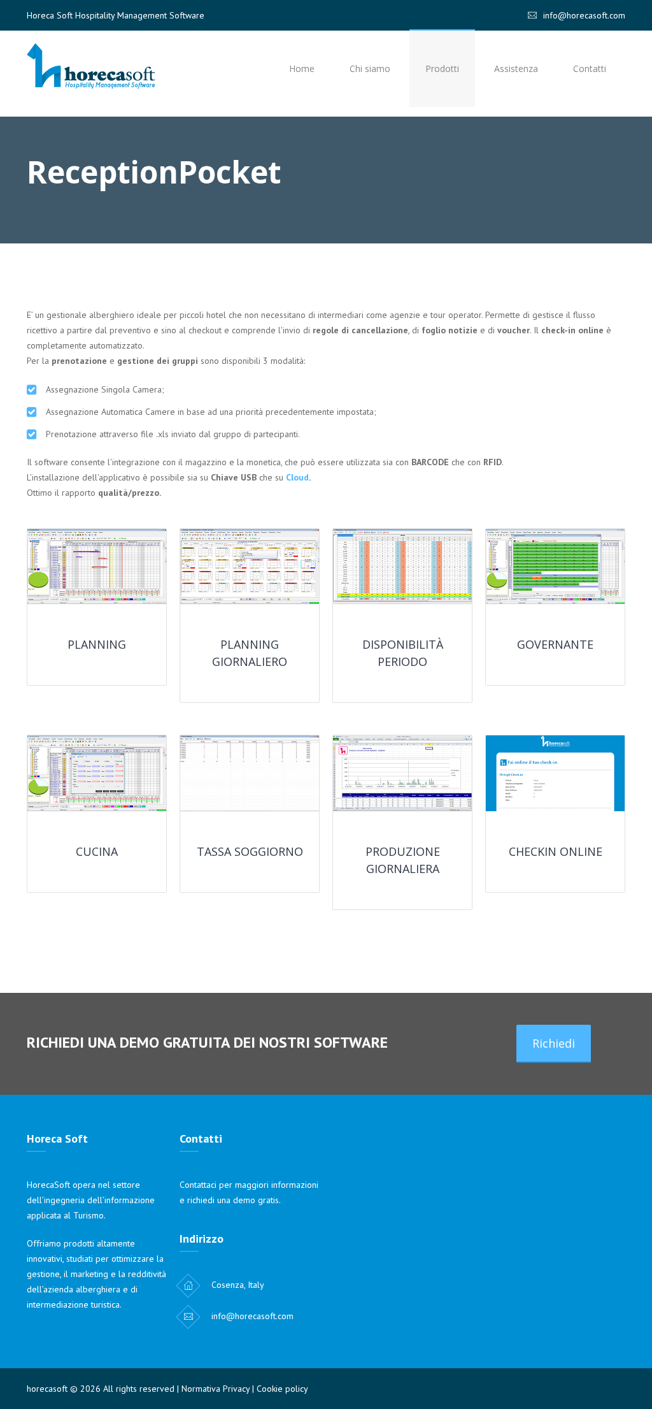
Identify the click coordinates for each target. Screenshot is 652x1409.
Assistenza (516, 68)
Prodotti (442, 68)
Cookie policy (282, 1388)
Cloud (297, 477)
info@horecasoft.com (584, 15)
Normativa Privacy (215, 1388)
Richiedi (553, 1043)
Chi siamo (370, 68)
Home (302, 68)
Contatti (589, 68)
